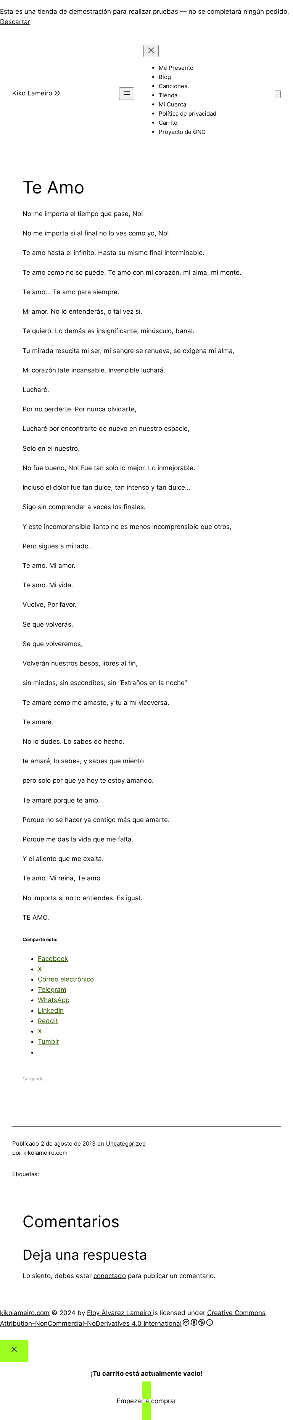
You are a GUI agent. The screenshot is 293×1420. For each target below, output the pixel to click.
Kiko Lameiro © (36, 93)
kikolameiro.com (25, 1313)
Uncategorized (126, 1143)
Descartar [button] (15, 22)
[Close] (14, 1351)
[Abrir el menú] (126, 93)
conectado (109, 1276)
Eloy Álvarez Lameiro (120, 1313)
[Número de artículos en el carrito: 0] (278, 94)
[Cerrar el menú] (151, 51)
